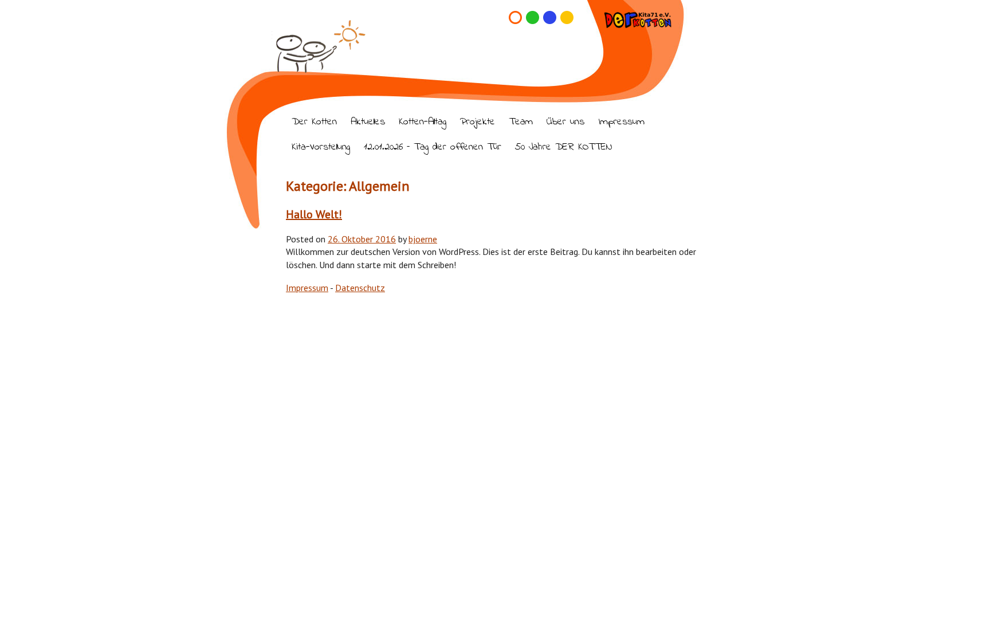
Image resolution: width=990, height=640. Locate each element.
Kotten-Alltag (422, 122)
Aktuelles (368, 122)
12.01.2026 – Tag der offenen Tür (432, 147)
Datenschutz (360, 287)
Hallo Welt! (314, 214)
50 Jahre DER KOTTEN (563, 147)
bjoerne (422, 239)
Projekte (477, 122)
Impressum (621, 122)
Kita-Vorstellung (321, 147)
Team (521, 122)
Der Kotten (314, 122)
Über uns (565, 122)
